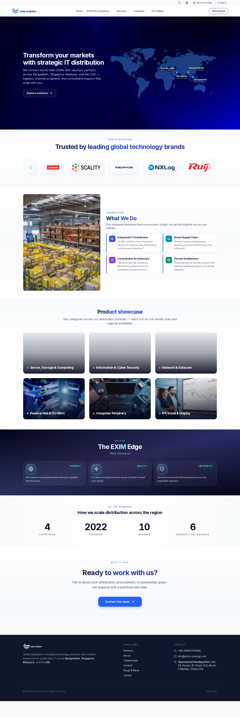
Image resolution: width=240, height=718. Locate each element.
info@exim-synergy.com (192, 656)
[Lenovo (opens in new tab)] (33, 167)
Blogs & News (132, 670)
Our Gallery (157, 10)
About (127, 655)
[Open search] (179, 2)
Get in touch (218, 10)
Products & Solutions (98, 10)
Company (139, 10)
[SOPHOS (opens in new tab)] (104, 167)
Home (79, 10)
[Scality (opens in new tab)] (67, 167)
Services (121, 10)
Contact (128, 665)
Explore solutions (37, 93)
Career (128, 675)
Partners (128, 650)
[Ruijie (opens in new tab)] (183, 167)
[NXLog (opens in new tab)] (142, 167)
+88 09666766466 (189, 650)
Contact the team (117, 601)
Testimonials (131, 660)
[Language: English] (186, 2)
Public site (211, 691)
